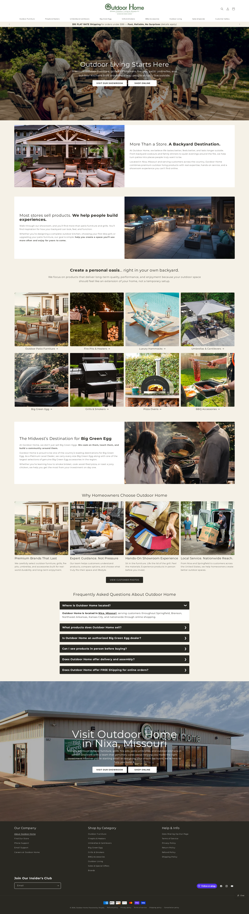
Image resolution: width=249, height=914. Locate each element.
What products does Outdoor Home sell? (92, 627)
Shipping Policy (169, 857)
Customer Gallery (222, 19)
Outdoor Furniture (27, 19)
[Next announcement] (240, 24)
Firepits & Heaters (52, 19)
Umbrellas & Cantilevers (79, 19)
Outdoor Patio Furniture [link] (40, 348)
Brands (91, 870)
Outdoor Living (176, 19)
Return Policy (168, 847)
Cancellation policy (171, 907)
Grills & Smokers (128, 19)
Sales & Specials (198, 19)
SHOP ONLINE (142, 83)
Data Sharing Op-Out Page (175, 834)
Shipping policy (155, 907)
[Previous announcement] (9, 24)
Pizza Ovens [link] (150, 409)
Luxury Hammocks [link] (151, 348)
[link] (41, 319)
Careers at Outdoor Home (27, 852)
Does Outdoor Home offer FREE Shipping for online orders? (105, 669)
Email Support (21, 847)
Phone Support (21, 843)
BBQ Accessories (152, 19)
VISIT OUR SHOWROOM (109, 83)
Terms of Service (170, 838)
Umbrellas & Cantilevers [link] (206, 348)
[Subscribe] (58, 885)
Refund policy (112, 907)
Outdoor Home (82, 908)
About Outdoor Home (25, 834)
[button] (222, 9)
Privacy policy (125, 907)
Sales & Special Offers (98, 866)
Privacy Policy (169, 843)
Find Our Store (21, 838)
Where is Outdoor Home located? (86, 605)
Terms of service (140, 907)
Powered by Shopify (97, 908)
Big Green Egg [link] (40, 409)
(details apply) (169, 24)
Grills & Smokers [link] (95, 409)
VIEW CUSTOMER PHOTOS (124, 580)
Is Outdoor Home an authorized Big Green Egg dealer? (101, 638)
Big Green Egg (105, 19)
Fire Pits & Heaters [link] (95, 348)
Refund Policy (169, 852)
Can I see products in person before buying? (94, 648)
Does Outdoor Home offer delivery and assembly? (98, 659)
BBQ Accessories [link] (206, 409)
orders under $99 (114, 24)
